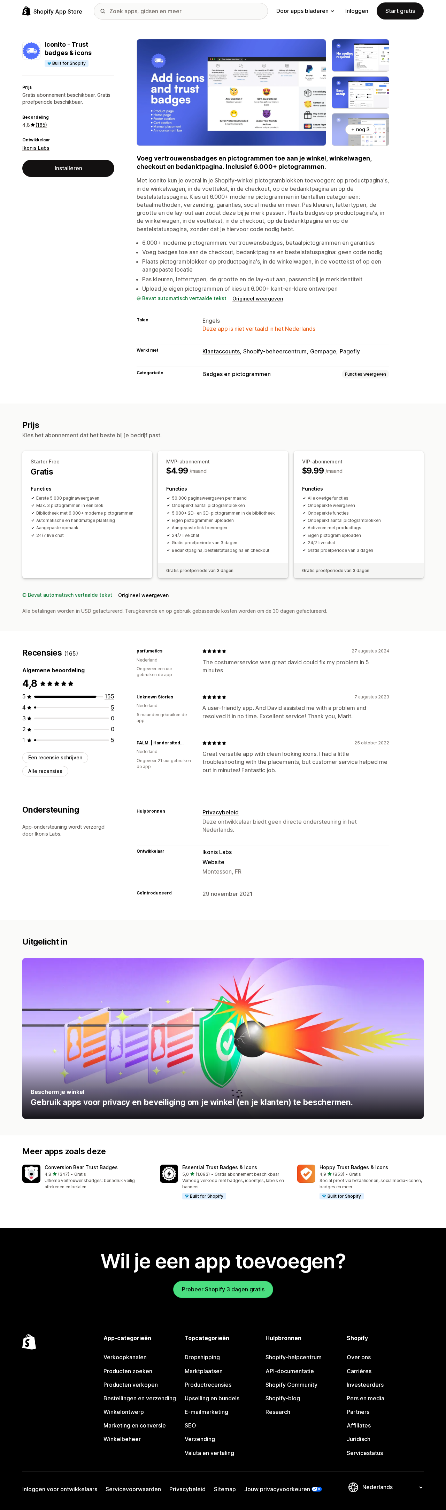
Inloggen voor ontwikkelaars (59, 1489)
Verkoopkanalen (125, 1357)
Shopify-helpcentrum (294, 1357)
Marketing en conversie (134, 1425)
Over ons (359, 1357)
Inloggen (356, 10)
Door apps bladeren (302, 10)
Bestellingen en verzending (139, 1398)
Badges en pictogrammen (236, 373)
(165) (41, 125)
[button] (85, 1177)
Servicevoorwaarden (133, 1489)
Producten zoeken (127, 1371)
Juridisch (358, 1438)
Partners (358, 1411)
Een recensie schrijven (55, 757)
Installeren (68, 168)
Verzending (200, 1438)
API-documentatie (290, 1371)
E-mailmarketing (206, 1411)
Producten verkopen (130, 1384)
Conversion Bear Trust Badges (81, 1167)
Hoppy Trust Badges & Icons (354, 1167)
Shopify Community (291, 1384)
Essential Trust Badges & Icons (219, 1167)
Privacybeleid (220, 812)
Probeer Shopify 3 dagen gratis (223, 1289)
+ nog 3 (360, 129)
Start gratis (400, 10)
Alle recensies (45, 771)
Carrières (359, 1371)
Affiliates (359, 1425)
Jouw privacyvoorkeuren (277, 1489)
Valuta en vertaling (209, 1452)
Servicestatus (365, 1452)
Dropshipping (202, 1357)
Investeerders (365, 1384)
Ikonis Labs (35, 148)
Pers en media (365, 1398)
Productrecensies (208, 1384)
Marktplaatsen (204, 1371)
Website (213, 862)
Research (278, 1411)
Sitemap (225, 1489)
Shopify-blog (283, 1398)
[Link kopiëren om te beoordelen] (166, 651)
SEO (190, 1425)
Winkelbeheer (122, 1438)
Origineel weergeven (257, 299)
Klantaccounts (221, 351)
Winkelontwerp (123, 1411)
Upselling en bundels (212, 1398)
